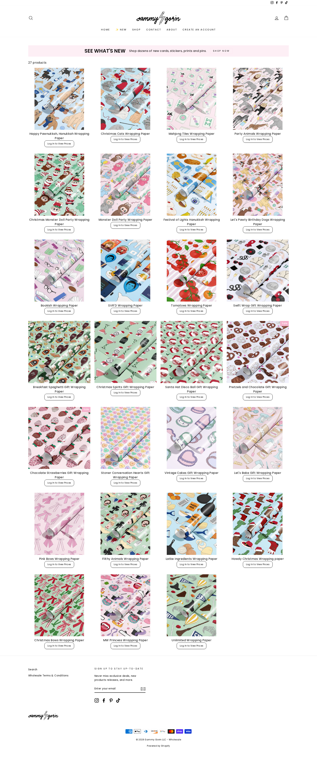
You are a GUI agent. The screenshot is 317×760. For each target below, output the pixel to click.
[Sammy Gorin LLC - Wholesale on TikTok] (118, 700)
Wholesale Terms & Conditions (48, 675)
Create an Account (199, 29)
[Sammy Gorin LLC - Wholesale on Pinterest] (111, 700)
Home (105, 29)
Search (32, 669)
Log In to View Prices (59, 143)
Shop (136, 29)
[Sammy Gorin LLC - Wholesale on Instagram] (96, 700)
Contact (153, 29)
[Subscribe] (143, 688)
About (172, 29)
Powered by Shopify (158, 745)
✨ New (121, 29)
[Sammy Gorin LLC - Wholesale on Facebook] (104, 700)
